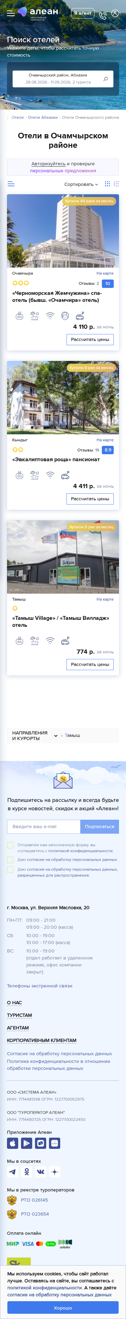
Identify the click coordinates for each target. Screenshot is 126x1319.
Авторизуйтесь (48, 164)
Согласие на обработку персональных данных (59, 1054)
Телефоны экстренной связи (39, 986)
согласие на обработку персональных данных (59, 1295)
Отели (18, 118)
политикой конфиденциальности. (81, 851)
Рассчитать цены (90, 339)
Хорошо (63, 1308)
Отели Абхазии (43, 118)
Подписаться (99, 826)
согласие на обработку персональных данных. (72, 859)
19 (97, 450)
